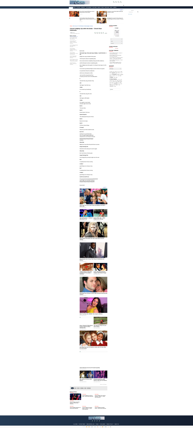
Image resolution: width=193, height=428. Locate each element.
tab (112, 84)
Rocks (113, 83)
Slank (121, 83)
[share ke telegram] (102, 33)
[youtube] (121, 2)
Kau (117, 80)
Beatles (113, 72)
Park (120, 82)
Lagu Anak (94, 7)
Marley (118, 81)
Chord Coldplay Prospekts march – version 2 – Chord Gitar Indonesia (116, 63)
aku (121, 71)
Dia (111, 75)
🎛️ (105, 426)
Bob (116, 72)
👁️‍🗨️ (110, 426)
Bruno (119, 72)
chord (71, 32)
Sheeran (116, 83)
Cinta (118, 74)
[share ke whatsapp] (100, 33)
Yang (115, 86)
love (116, 81)
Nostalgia (107, 7)
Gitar (85, 388)
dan (110, 75)
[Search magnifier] (123, 5)
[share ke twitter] (98, 33)
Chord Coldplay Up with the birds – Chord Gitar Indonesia (116, 56)
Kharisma (120, 80)
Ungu (119, 84)
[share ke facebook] (96, 33)
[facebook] (114, 2)
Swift (111, 84)
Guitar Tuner (82, 424)
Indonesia (88, 388)
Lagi (111, 81)
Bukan (122, 72)
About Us (117, 424)
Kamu (116, 80)
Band (111, 72)
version (112, 86)
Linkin (114, 81)
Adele (116, 71)
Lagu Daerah (88, 7)
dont (116, 75)
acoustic (111, 71)
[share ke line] (104, 33)
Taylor (116, 84)
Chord (78, 388)
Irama (119, 79)
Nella (112, 82)
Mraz (110, 82)
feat (120, 75)
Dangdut (83, 7)
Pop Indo (78, 7)
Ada (113, 71)
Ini (117, 79)
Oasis (116, 82)
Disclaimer (102, 424)
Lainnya (114, 7)
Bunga (110, 74)
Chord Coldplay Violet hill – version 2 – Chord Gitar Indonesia (116, 53)
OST (118, 82)
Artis (111, 7)
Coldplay (81, 388)
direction (114, 75)
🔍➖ (95, 426)
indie (116, 77)
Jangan (111, 80)
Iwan (121, 79)
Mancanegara (73, 7)
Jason (113, 80)
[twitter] (116, 2)
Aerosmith (118, 71)
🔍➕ (92, 426)
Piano (97, 424)
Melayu (99, 7)
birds (75, 388)
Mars (121, 81)
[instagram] (119, 2)
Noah (114, 82)
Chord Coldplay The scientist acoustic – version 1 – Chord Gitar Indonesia (116, 58)
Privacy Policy (110, 424)
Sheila (119, 83)
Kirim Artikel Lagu (90, 424)
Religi (102, 7)
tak (114, 84)
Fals (118, 75)
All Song (75, 424)
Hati (114, 77)
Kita (110, 81)
